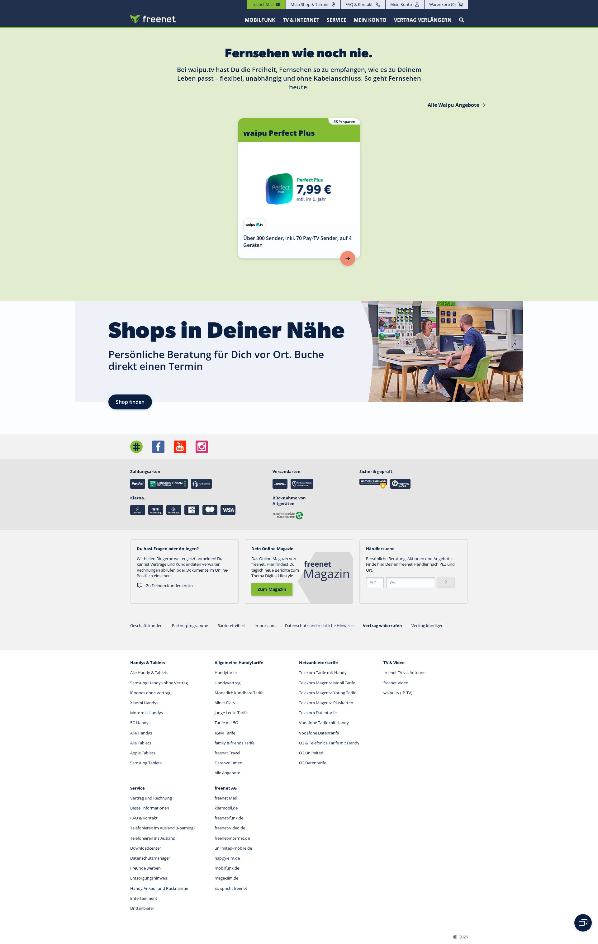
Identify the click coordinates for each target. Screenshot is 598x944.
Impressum (265, 625)
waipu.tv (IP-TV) (397, 693)
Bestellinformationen (149, 808)
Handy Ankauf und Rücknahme (159, 888)
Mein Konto (401, 4)
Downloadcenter (145, 848)
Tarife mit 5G (226, 722)
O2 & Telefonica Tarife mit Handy (329, 743)
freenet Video (395, 683)
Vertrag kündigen (427, 625)
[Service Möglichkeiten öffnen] (583, 923)
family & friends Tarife (234, 743)
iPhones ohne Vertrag (150, 693)
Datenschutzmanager (150, 858)
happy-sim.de (227, 858)
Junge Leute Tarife (231, 712)
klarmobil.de (226, 808)
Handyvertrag (227, 683)
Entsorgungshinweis (149, 878)
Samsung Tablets (146, 763)
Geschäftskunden (146, 625)
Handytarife (226, 672)
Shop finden (130, 402)
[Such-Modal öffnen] (461, 20)
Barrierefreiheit (231, 625)
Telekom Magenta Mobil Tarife (327, 683)
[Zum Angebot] (347, 258)
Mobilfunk (260, 20)
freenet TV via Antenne (404, 672)
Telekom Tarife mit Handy (323, 672)
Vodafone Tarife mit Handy (324, 722)
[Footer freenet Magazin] (136, 447)
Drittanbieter (142, 908)
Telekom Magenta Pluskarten (326, 703)
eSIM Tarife (225, 733)
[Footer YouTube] (180, 447)
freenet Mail (226, 798)
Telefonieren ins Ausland (152, 838)
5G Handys (140, 722)
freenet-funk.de (229, 818)
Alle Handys (141, 733)
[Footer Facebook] (158, 447)
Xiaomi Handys (144, 703)
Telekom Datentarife (318, 712)
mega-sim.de (226, 878)
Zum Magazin (272, 589)
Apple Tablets (142, 753)
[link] (299, 188)
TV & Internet (301, 20)
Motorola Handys (146, 712)
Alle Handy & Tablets (149, 672)
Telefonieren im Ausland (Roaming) (162, 828)
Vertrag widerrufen (382, 625)
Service (336, 20)
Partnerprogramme (190, 625)
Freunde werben (145, 868)
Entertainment (143, 898)
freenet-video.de (230, 828)
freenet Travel (227, 753)
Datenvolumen (228, 763)
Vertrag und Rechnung (151, 798)
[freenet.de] (153, 19)
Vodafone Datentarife (319, 733)
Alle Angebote (227, 773)
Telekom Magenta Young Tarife (327, 693)
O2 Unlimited (311, 753)
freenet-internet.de (232, 838)
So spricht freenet (231, 888)
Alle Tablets (140, 743)
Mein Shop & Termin (309, 4)
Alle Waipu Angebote (453, 104)
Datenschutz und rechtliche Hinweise (319, 625)
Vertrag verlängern (423, 20)
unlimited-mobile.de (233, 848)
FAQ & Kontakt (359, 4)
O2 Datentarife (312, 763)
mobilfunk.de (227, 868)
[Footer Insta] (202, 447)
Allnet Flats (225, 703)
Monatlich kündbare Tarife (239, 693)
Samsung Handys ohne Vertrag (159, 683)
